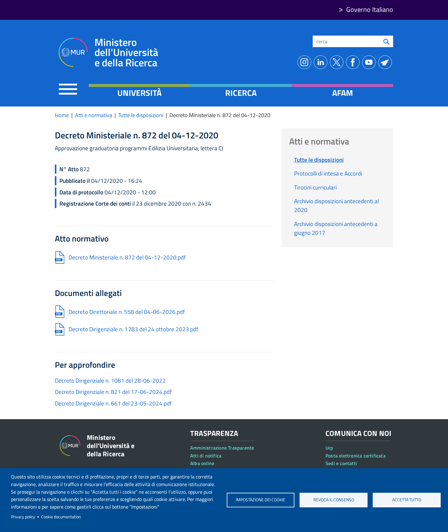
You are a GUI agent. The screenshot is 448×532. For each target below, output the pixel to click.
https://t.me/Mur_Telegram (386, 62)
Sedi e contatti (341, 463)
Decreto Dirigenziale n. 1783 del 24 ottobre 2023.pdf (133, 329)
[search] (386, 41)
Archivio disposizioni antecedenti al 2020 (336, 205)
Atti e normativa (93, 115)
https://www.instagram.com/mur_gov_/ (305, 62)
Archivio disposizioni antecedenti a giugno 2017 (336, 228)
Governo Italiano (369, 9)
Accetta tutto (406, 500)
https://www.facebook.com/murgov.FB (354, 62)
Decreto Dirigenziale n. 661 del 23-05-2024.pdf (113, 403)
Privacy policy (23, 517)
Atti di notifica (205, 455)
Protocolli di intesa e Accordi (328, 173)
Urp (329, 447)
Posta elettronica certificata (355, 455)
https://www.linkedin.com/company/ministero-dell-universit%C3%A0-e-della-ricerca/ (322, 62)
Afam (342, 92)
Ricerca (241, 92)
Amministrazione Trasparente (222, 447)
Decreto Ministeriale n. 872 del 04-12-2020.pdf (127, 257)
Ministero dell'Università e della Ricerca (126, 52)
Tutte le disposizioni (140, 115)
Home (62, 115)
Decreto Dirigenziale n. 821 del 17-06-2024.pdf (113, 391)
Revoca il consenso (333, 500)
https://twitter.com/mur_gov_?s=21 (338, 62)
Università (139, 92)
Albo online (202, 463)
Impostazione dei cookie (260, 500)
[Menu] (68, 89)
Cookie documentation (61, 517)
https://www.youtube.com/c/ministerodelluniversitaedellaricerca (370, 62)
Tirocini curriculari (315, 187)
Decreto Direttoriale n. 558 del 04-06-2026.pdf (127, 311)
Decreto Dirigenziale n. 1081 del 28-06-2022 (110, 380)
